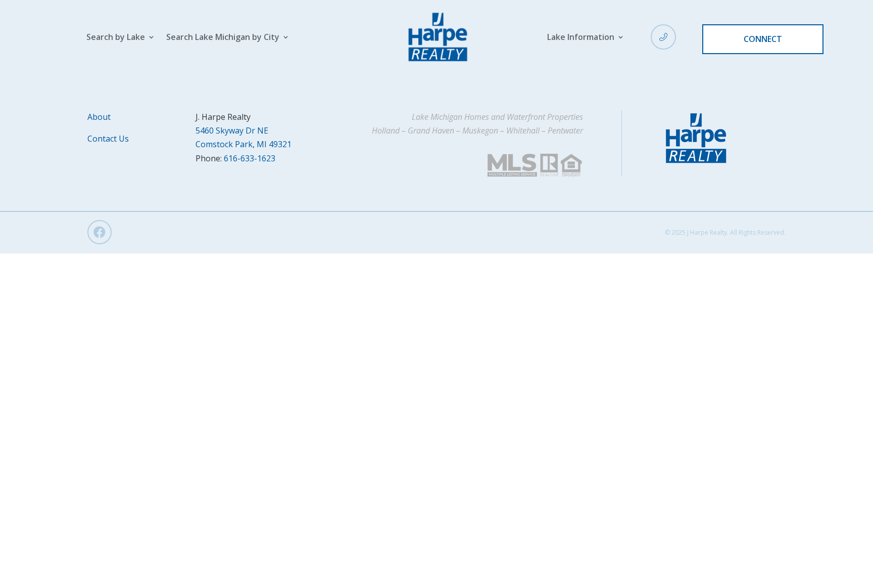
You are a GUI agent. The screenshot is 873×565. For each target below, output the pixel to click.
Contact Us (108, 138)
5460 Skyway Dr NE (232, 130)
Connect (763, 39)
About (99, 116)
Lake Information (580, 37)
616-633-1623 (249, 158)
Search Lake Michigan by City (222, 37)
